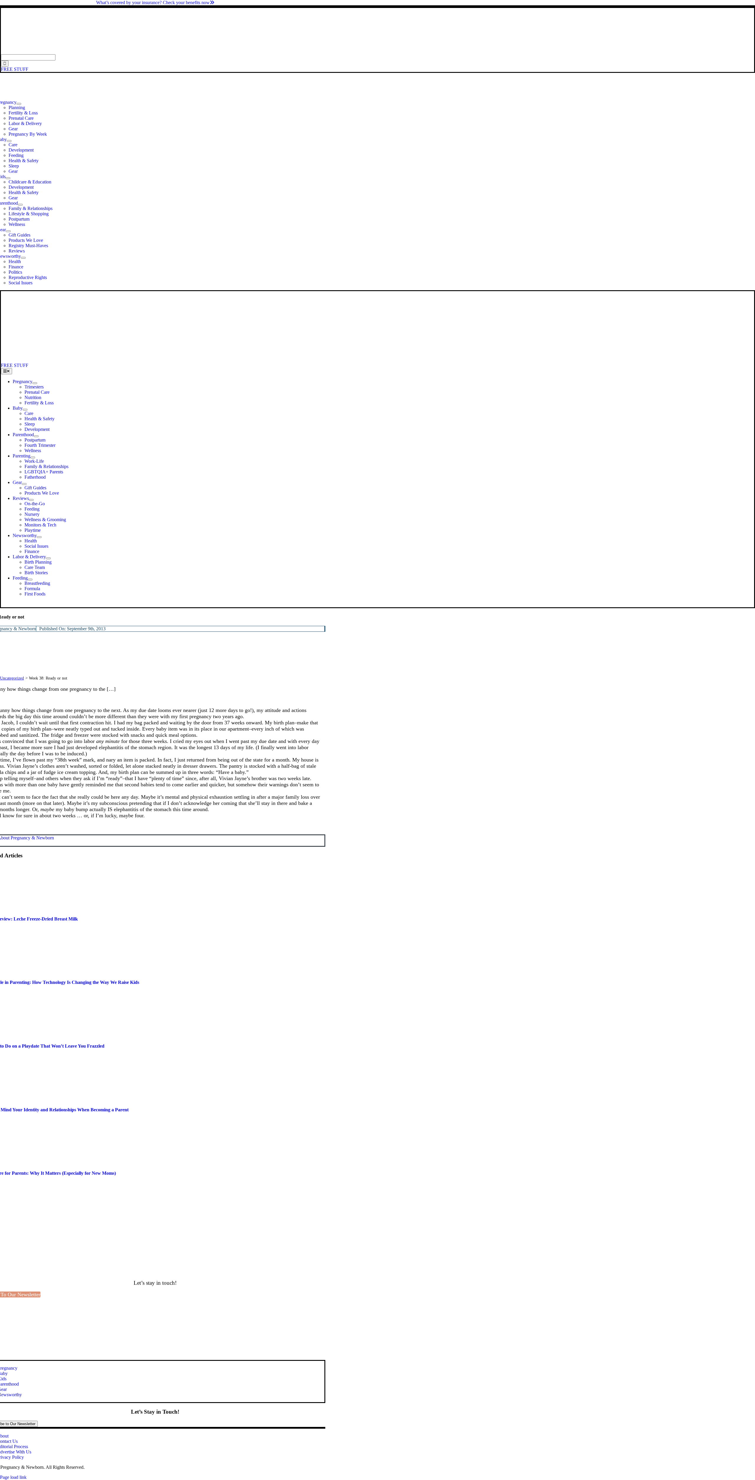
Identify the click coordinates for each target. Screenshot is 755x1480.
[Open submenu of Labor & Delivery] (48, 558)
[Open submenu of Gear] (8, 231)
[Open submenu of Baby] (9, 141)
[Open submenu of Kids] (8, 178)
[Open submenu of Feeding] (30, 579)
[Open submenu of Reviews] (31, 500)
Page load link (13, 1477)
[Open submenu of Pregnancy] (19, 104)
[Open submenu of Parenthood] (20, 205)
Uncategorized (12, 678)
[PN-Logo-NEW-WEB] (377, 51)
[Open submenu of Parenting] (32, 457)
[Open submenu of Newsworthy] (23, 258)
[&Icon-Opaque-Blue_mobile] (164, 359)
